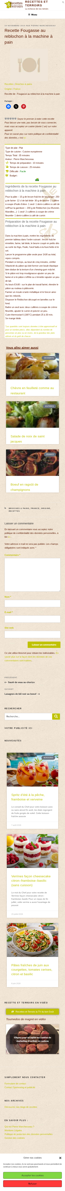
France (16, 89)
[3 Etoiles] (10, 118)
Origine (8, 89)
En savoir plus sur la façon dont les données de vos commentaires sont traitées (31, 657)
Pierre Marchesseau (43, 26)
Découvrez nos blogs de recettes (21, 1107)
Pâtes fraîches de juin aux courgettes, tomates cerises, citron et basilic (31, 969)
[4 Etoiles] (13, 118)
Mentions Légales (13, 1130)
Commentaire (12, 555)
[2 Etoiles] (8, 118)
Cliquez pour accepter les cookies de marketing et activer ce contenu (32, 1039)
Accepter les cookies (32, 1175)
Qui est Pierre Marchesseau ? (19, 1126)
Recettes (9, 84)
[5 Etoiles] (15, 118)
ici (25, 137)
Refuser (32, 1183)
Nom (8, 597)
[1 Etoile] (6, 118)
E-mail (9, 612)
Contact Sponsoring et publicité (20, 1087)
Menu (34, 14)
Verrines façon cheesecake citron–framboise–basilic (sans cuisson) (31, 880)
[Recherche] (56, 716)
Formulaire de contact (15, 1083)
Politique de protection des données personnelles (29, 1134)
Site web (9, 627)
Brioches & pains (23, 84)
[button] (60, 1157)
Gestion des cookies (15, 1138)
